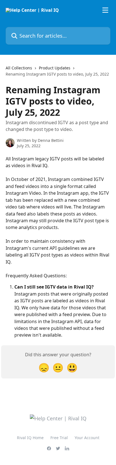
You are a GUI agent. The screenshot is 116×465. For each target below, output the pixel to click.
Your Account (87, 437)
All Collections (19, 68)
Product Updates (54, 68)
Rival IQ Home (30, 437)
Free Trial (59, 437)
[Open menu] (105, 10)
